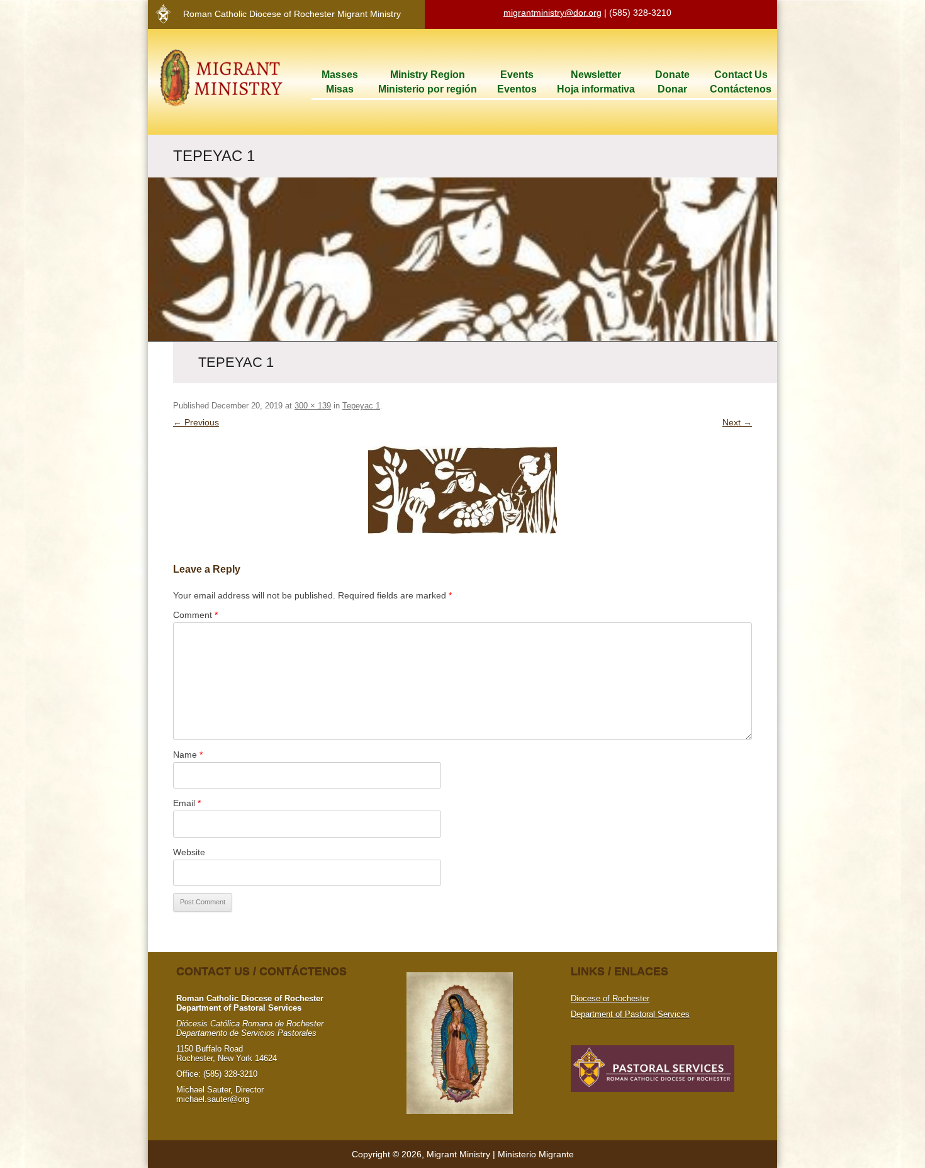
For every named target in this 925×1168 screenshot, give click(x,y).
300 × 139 (312, 405)
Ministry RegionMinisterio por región (427, 81)
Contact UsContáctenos (740, 81)
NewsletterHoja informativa (596, 81)
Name (188, 755)
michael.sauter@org (212, 1099)
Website (189, 852)
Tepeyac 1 (361, 405)
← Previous (196, 422)
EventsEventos (517, 81)
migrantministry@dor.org (552, 13)
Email (187, 803)
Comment (195, 615)
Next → (737, 422)
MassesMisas (340, 81)
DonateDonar (672, 81)
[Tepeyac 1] (462, 490)
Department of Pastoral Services (630, 1014)
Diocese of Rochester (610, 998)
